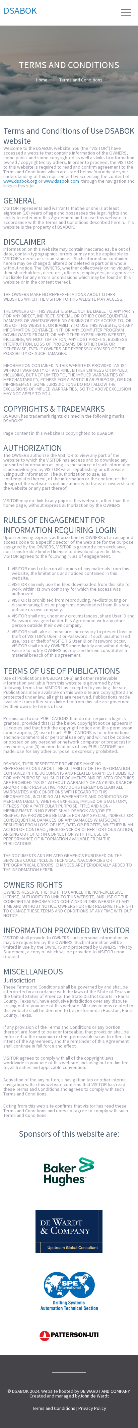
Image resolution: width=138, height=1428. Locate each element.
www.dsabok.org (20, 181)
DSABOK (20, 10)
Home (42, 80)
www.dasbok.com (61, 181)
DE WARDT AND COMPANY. (105, 1391)
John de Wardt (94, 1396)
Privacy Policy (92, 1408)
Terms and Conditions (53, 1408)
